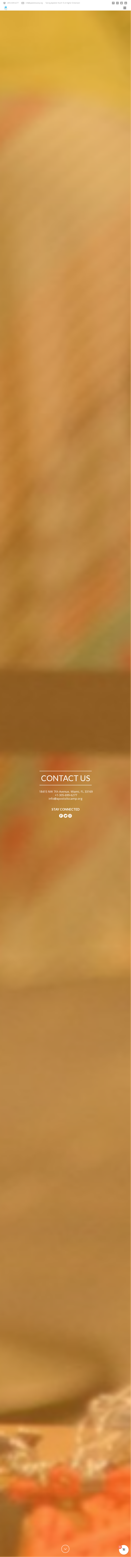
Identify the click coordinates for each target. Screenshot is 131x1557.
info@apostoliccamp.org (34, 3)
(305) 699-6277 (13, 3)
